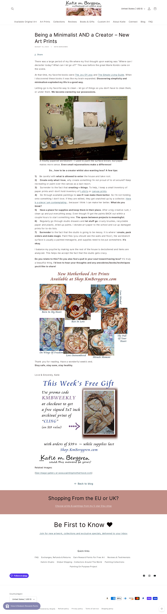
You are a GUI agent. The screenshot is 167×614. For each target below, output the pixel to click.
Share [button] (40, 54)
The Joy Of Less (84, 75)
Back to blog (85, 483)
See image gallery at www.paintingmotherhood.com (63, 473)
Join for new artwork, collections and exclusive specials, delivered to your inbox (83, 533)
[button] (12, 9)
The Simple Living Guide (111, 75)
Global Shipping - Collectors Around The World (79, 562)
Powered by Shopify (47, 609)
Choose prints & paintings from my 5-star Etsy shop (83, 506)
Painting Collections (114, 562)
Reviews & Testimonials (118, 557)
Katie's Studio (47, 562)
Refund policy (63, 609)
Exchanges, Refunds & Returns (56, 557)
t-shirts (84, 191)
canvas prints (99, 191)
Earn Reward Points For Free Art (89, 557)
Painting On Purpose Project (83, 566)
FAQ (37, 557)
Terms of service (92, 609)
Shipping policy (107, 609)
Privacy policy (77, 609)
